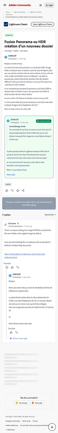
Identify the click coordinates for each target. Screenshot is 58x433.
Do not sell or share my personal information (35, 425)
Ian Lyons (12, 223)
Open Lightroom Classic (42, 24)
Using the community (12, 421)
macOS (8, 184)
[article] (29, 246)
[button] (4, 6)
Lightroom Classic (36, 12)
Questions (9, 14)
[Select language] (40, 5)
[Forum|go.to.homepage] (20, 5)
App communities (19, 12)
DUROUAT (12, 56)
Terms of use (26, 421)
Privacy (35, 421)
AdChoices (11, 430)
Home (8, 12)
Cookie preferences (11, 425)
